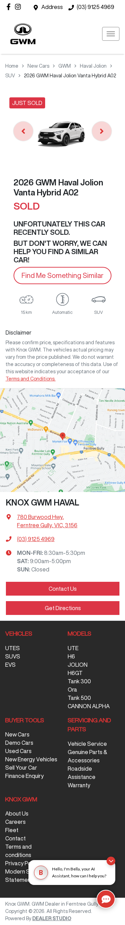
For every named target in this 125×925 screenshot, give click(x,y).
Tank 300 (79, 681)
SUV (10, 75)
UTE (73, 648)
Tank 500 (79, 698)
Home (11, 66)
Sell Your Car (21, 767)
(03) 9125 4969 (95, 7)
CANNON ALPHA (89, 706)
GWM (64, 66)
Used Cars (18, 751)
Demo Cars (19, 742)
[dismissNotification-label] (111, 861)
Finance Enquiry (24, 776)
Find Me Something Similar (62, 275)
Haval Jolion (93, 66)
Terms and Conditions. (31, 378)
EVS (10, 664)
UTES (12, 648)
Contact (15, 838)
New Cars (38, 66)
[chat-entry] (106, 899)
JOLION (78, 664)
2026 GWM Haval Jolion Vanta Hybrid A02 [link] (70, 75)
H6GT (75, 673)
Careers (15, 822)
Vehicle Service (87, 743)
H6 (71, 656)
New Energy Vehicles (31, 759)
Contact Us (63, 588)
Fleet (11, 830)
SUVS (12, 656)
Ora (72, 689)
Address (52, 7)
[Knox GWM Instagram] (19, 6)
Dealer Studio (51, 918)
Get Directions (63, 608)
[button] (110, 34)
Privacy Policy (22, 863)
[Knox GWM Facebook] (10, 6)
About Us (16, 813)
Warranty (79, 785)
